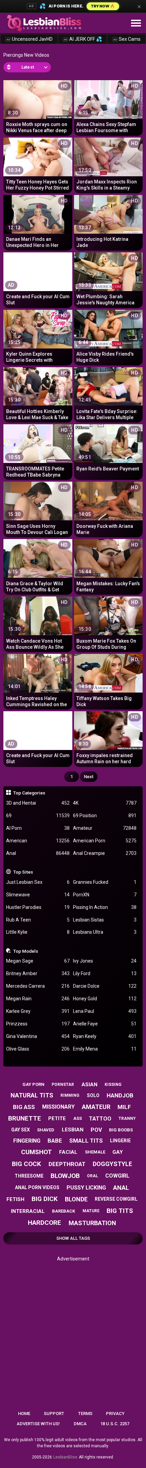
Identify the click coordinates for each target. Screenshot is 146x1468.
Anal (38, 853)
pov (96, 1130)
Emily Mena (104, 1049)
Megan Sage (38, 961)
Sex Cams (127, 39)
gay (117, 1152)
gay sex (20, 1129)
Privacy (115, 1413)
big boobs (121, 1129)
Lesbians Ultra (104, 932)
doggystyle (112, 1163)
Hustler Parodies (38, 907)
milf (124, 1107)
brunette (24, 1118)
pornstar (63, 1084)
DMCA (80, 1423)
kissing (113, 1084)
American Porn (104, 840)
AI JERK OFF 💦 (83, 39)
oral (92, 1176)
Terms (85, 1413)
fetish (15, 1199)
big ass (24, 1107)
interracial (28, 1211)
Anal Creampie (104, 853)
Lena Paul (104, 1011)
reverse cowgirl (116, 1199)
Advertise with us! (38, 1423)
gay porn (33, 1084)
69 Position (104, 815)
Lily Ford (104, 973)
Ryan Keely (104, 1036)
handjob (120, 1095)
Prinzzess (38, 1023)
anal (121, 1187)
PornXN (104, 894)
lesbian (73, 1130)
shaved (45, 1129)
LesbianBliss (65, 1457)
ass (77, 1118)
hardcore (44, 1223)
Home (24, 1413)
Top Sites (23, 872)
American (38, 840)
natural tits (32, 1095)
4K (104, 803)
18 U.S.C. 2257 (114, 1423)
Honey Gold (104, 998)
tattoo (100, 1118)
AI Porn (38, 828)
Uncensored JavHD (29, 39)
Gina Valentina (38, 1036)
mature (91, 1211)
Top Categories (29, 792)
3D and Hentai (38, 803)
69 (38, 815)
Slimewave (38, 894)
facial (68, 1152)
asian (89, 1084)
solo (93, 1095)
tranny (127, 1118)
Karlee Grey (38, 1011)
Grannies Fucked (104, 882)
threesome (29, 1176)
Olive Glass (38, 1049)
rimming (69, 1095)
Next (88, 776)
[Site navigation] (136, 23)
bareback (63, 1211)
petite (57, 1118)
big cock (26, 1164)
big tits (120, 1211)
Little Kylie (38, 932)
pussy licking (86, 1187)
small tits (86, 1140)
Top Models (25, 951)
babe (55, 1140)
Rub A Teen (38, 920)
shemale (95, 1151)
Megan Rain (38, 998)
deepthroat (67, 1164)
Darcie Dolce (104, 986)
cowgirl (117, 1175)
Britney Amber (38, 973)
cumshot (36, 1152)
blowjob (65, 1176)
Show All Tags (73, 1238)
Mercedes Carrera (38, 986)
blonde (76, 1199)
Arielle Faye (104, 1023)
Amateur (104, 828)
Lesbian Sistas (104, 920)
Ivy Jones (104, 961)
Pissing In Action (104, 907)
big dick (45, 1199)
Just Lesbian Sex (38, 882)
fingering (26, 1141)
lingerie (120, 1140)
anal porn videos (37, 1187)
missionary (58, 1107)
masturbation (92, 1223)
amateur (96, 1106)
